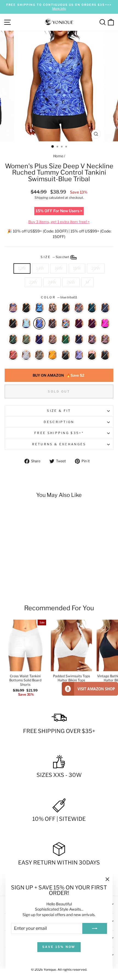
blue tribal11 (39, 323)
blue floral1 (78, 307)
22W (33, 282)
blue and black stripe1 (39, 307)
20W (95, 268)
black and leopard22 (12, 323)
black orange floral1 (52, 307)
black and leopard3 (39, 354)
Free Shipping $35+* (59, 433)
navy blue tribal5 (78, 339)
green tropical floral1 (65, 339)
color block (65, 323)
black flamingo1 (65, 307)
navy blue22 (105, 307)
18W (77, 268)
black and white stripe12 (65, 354)
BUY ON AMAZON (58, 375)
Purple (91, 323)
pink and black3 (91, 354)
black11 (26, 307)
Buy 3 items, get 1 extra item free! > (59, 222)
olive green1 (26, 339)
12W (22, 268)
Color (59, 297)
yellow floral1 (52, 354)
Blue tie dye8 (78, 354)
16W (59, 268)
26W (71, 282)
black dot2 (26, 354)
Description (59, 422)
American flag (12, 307)
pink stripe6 (105, 339)
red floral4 (12, 354)
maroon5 (78, 323)
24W (52, 282)
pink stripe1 (91, 339)
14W (40, 268)
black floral (105, 354)
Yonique (50, 969)
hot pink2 (105, 323)
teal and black (91, 307)
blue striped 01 (26, 323)
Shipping (41, 198)
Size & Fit (59, 411)
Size (55, 257)
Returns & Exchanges (59, 444)
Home (58, 156)
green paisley (12, 339)
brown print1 (52, 339)
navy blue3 (39, 339)
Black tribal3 (52, 323)
